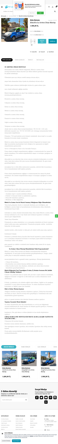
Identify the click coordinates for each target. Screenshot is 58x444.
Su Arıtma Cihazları (5, 419)
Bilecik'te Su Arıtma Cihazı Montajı (26, 16)
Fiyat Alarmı (51, 51)
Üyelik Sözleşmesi (19, 425)
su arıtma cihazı (13, 142)
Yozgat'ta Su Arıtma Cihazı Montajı (48, 370)
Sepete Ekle (42, 41)
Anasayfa (4, 16)
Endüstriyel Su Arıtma (5, 425)
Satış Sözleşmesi (19, 423)
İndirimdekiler (32, 425)
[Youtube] (46, 397)
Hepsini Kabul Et (16, 440)
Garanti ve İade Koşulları (20, 421)
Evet (40, 13)
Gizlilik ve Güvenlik (19, 419)
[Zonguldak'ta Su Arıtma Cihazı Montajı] (29, 358)
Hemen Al (53, 41)
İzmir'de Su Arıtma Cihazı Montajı (9, 370)
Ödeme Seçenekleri (19, 60)
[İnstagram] (55, 397)
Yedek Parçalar (4, 423)
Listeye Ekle (34, 51)
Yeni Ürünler (32, 419)
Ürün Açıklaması (6, 60)
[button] (3, 30)
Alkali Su (3, 429)
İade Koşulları (40, 60)
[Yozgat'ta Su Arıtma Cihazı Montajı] (48, 358)
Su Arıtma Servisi (12, 16)
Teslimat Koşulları (19, 427)
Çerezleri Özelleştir (6, 440)
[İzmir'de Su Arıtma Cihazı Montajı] (9, 358)
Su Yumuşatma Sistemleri (6, 421)
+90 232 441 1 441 (48, 426)
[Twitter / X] (41, 397)
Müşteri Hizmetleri (33, 423)
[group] (14, 30)
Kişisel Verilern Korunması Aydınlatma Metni (21, 430)
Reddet (31, 436)
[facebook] (37, 397)
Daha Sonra (32, 13)
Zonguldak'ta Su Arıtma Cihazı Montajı (28, 370)
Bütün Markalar (35, 20)
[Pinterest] (50, 397)
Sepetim (31, 421)
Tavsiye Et (42, 51)
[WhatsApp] (46, 402)
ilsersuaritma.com (10, 69)
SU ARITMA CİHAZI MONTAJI (15, 67)
